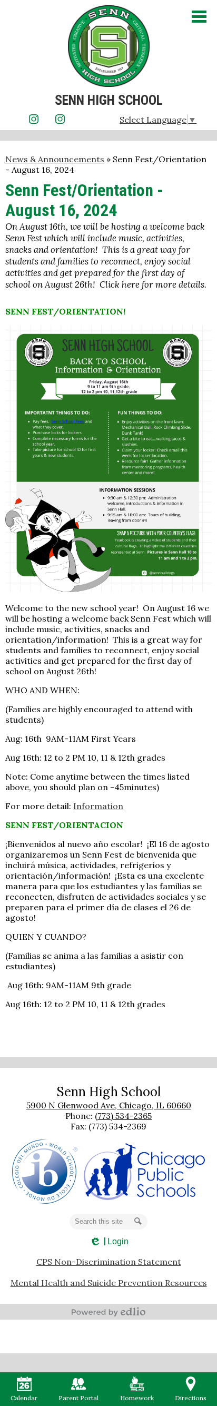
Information (98, 806)
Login (109, 1241)
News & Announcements (54, 159)
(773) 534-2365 (123, 1115)
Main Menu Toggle (199, 17)
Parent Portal (78, 1398)
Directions (190, 1398)
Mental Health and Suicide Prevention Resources (109, 1282)
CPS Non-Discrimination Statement (108, 1261)
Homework (137, 1398)
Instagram (33, 119)
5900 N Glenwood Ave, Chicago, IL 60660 (108, 1105)
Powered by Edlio (108, 1311)
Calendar (24, 1398)
